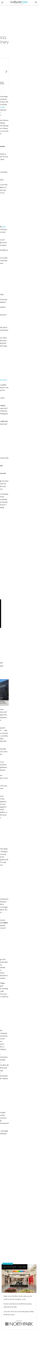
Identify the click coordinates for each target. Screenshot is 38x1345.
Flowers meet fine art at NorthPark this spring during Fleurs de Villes (17, 1305)
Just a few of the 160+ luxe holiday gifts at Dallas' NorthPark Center (19, 1313)
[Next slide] (6, 71)
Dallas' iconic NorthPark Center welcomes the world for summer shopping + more (18, 1297)
